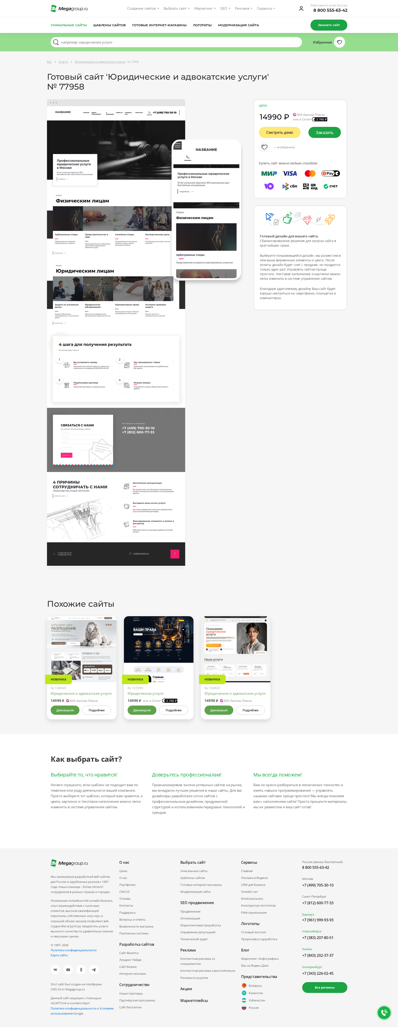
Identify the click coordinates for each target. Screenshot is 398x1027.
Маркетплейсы (194, 1000)
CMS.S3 (124, 892)
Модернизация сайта (238, 25)
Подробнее (96, 710)
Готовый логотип (253, 932)
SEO (223, 8)
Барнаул (308, 914)
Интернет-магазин (132, 974)
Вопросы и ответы (132, 919)
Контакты (126, 905)
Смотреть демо (279, 132)
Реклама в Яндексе (254, 878)
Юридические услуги (146, 693)
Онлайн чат (249, 892)
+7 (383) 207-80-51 (318, 937)
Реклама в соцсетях (194, 978)
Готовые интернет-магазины (159, 25)
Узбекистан (257, 1000)
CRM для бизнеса (253, 885)
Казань (307, 949)
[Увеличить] (107, 662)
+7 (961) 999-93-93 (318, 919)
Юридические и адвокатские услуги (81, 693)
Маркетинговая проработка (200, 925)
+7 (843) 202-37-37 (318, 955)
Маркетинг (203, 8)
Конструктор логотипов (258, 905)
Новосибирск (312, 931)
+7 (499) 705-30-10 (318, 885)
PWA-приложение (254, 912)
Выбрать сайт (175, 8)
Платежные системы (134, 933)
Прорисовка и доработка (259, 939)
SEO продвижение (197, 902)
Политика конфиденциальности (74, 950)
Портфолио (127, 885)
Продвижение (190, 911)
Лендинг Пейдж (130, 960)
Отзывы (125, 898)
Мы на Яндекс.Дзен (255, 965)
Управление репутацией (197, 932)
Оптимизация (190, 918)
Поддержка (127, 912)
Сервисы (264, 8)
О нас (123, 878)
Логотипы (202, 25)
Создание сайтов (141, 8)
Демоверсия (65, 710)
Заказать (325, 132)
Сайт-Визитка (128, 953)
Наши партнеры (131, 993)
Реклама (242, 8)
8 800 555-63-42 (330, 10)
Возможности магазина (136, 926)
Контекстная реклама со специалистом (197, 961)
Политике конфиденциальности (74, 1008)
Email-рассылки (252, 898)
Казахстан (256, 993)
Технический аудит (194, 939)
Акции (186, 988)
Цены (123, 871)
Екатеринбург (312, 967)
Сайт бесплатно (130, 1007)
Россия (254, 1008)
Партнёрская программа (137, 1000)
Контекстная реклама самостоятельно (207, 971)
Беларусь (255, 985)
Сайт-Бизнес (128, 967)
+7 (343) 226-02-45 (318, 973)
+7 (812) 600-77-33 (318, 902)
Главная (247, 871)
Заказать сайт (329, 25)
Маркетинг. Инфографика (259, 959)
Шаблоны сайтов (109, 25)
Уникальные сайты (69, 25)
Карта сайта (59, 955)
